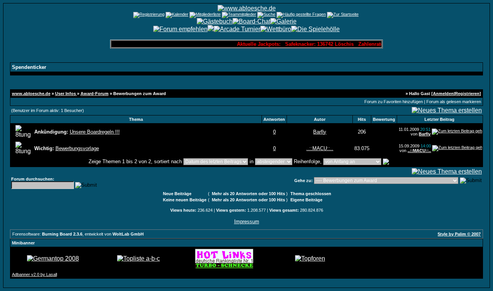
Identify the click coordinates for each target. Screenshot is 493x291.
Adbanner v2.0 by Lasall (34, 274)
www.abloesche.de (31, 93)
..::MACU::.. (319, 148)
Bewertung (384, 119)
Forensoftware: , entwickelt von (78, 234)
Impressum (246, 221)
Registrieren (467, 93)
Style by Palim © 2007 (459, 234)
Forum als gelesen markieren (453, 101)
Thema (136, 119)
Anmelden (443, 93)
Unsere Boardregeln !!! (95, 132)
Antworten (274, 119)
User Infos (66, 93)
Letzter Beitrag (439, 119)
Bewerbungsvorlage (77, 148)
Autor (319, 119)
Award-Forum (94, 93)
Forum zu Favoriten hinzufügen (393, 101)
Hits (362, 119)
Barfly (319, 132)
